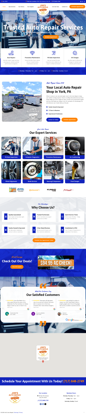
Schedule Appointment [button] (77, 6)
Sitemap (16, 412)
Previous (3, 308)
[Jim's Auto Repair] (43, 10)
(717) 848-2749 (56, 1)
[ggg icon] (82, 1)
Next (83, 308)
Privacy (21, 412)
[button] (77, 6)
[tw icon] (84, 1)
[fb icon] (80, 1)
